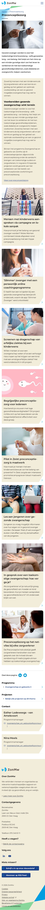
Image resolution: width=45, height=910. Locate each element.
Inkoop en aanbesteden (11, 906)
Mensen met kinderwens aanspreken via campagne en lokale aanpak (22, 223)
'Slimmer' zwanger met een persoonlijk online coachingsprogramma (20, 284)
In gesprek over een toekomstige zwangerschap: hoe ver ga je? (21, 579)
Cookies (5, 889)
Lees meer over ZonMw (13, 796)
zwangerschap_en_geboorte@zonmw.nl (24, 724)
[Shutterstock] (40, 23)
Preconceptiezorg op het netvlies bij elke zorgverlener (22, 643)
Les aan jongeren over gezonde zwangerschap (19, 518)
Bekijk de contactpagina (13, 844)
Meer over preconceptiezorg (16, 180)
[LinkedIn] (4, 856)
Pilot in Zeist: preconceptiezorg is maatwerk (20, 461)
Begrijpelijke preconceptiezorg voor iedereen (20, 402)
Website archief (8, 897)
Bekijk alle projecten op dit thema (20, 699)
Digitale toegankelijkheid (12, 892)
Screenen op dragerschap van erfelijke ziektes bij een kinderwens (22, 343)
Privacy (5, 894)
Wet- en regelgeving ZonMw (13, 900)
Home (4, 12)
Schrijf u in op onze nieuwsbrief (20, 868)
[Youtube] (10, 856)
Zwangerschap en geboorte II (18, 687)
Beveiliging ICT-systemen (12, 903)
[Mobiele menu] (42, 3)
